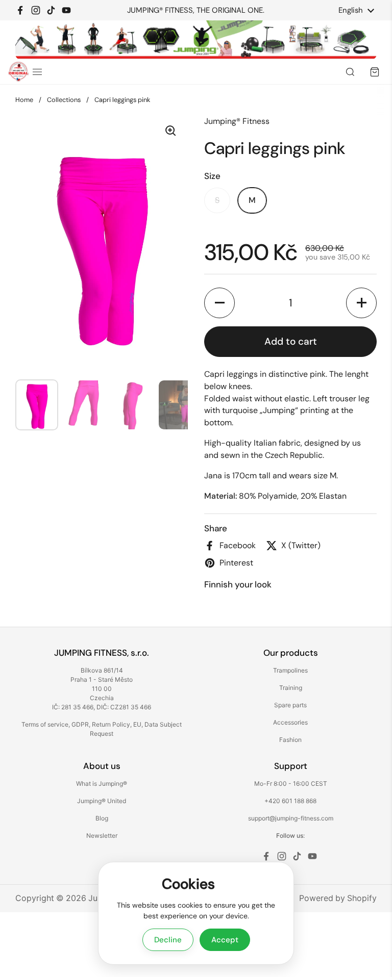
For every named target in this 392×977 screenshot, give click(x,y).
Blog (101, 818)
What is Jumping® (101, 783)
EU (137, 724)
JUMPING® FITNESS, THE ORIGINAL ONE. (195, 10)
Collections (64, 99)
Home (24, 99)
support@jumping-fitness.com (290, 818)
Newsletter (101, 835)
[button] (219, 303)
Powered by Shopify (338, 898)
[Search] (350, 72)
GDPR (80, 724)
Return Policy (111, 724)
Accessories (290, 722)
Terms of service (44, 724)
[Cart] (374, 72)
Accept (224, 940)
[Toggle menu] (37, 72)
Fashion (290, 739)
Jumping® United (101, 801)
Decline (168, 940)
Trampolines (290, 670)
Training (290, 687)
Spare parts (290, 705)
